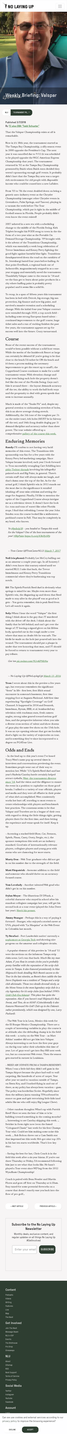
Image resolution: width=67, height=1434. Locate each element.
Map (7, 1313)
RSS (7, 1369)
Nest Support (11, 1372)
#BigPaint (19, 536)
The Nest (9, 1317)
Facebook (9, 1402)
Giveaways (9, 1350)
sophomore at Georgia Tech (20, 940)
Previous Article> (48, 1206)
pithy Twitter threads (17, 469)
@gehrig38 (17, 528)
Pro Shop (9, 1347)
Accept (30, 1430)
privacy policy (9, 1421)
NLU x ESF (9, 1336)
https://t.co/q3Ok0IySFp (37, 536)
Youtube (8, 1398)
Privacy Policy (11, 1380)
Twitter (8, 1391)
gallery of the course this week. (39, 434)
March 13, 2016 (52, 676)
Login (7, 1413)
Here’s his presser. (26, 910)
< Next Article (17, 1206)
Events (8, 1339)
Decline (12, 1430)
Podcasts (9, 1295)
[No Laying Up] (18, 6)
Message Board (11, 1332)
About (7, 1361)
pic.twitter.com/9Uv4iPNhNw (32, 661)
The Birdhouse (11, 1343)
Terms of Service (12, 1376)
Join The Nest (11, 1328)
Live (7, 1310)
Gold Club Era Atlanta (17, 995)
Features (9, 1306)
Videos (8, 1299)
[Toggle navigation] (60, 6)
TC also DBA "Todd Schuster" (24, 126)
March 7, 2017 (52, 551)
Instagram (9, 1395)
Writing (8, 1302)
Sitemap (8, 1365)
